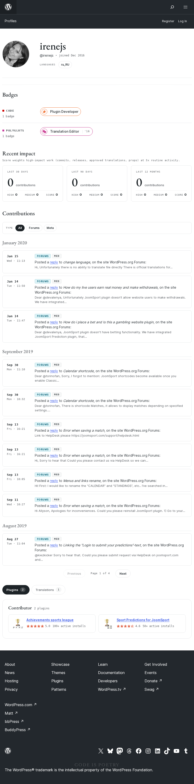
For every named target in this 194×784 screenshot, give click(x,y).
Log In (182, 21)
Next (123, 573)
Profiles (11, 21)
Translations (47, 590)
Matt (11, 713)
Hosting (11, 681)
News (10, 672)
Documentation (111, 672)
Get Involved (156, 664)
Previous (74, 573)
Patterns (58, 689)
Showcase (60, 664)
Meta (50, 228)
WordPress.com (21, 704)
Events (151, 672)
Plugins (15, 590)
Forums (34, 228)
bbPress (14, 721)
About (10, 664)
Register (168, 21)
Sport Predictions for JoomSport (143, 620)
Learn (103, 664)
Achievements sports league (50, 620)
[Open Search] (172, 7)
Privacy (11, 689)
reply (54, 262)
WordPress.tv (112, 689)
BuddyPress (18, 729)
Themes (58, 672)
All (20, 228)
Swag (152, 689)
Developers (108, 681)
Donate (153, 681)
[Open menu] (186, 7)
